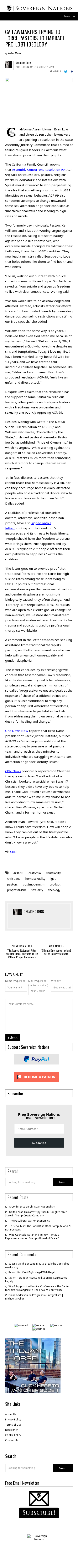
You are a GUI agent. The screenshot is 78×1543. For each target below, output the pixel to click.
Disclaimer (11, 1430)
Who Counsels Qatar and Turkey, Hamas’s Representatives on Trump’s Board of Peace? (32, 1236)
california (34, 873)
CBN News (13, 771)
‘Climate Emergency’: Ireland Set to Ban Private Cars (56, 952)
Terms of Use (13, 1424)
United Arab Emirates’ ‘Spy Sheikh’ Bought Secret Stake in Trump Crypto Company (36, 1213)
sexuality (37, 890)
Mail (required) (37, 981)
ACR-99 (18, 873)
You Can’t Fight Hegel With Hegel (36, 1272)
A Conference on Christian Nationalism (32, 1206)
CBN (13, 852)
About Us (10, 1414)
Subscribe (39, 1142)
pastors (12, 884)
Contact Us (11, 1440)
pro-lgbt (55, 884)
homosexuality (35, 879)
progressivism (16, 890)
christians (13, 879)
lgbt (53, 879)
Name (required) (15, 981)
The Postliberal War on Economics (29, 1220)
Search (63, 1182)
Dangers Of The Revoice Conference (41, 1290)
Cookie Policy (13, 1435)
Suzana (13, 1263)
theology (54, 890)
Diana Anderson (18, 1295)
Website (56, 981)
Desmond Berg (23, 63)
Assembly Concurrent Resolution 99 (38, 169)
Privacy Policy (13, 1419)
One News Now (16, 731)
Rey (11, 1272)
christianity (53, 873)
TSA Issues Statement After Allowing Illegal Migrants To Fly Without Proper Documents (22, 953)
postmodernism (34, 884)
